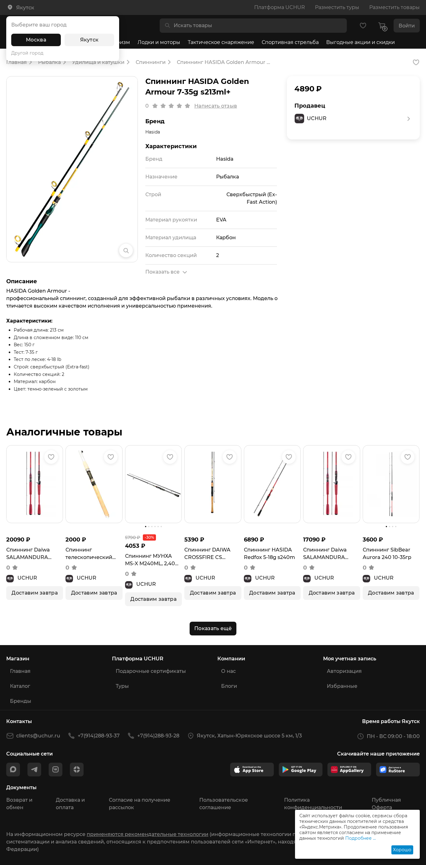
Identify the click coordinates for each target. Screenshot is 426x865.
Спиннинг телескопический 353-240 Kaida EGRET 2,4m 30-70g (92, 554)
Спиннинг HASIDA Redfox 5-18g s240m (269, 553)
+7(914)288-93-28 (158, 736)
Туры (122, 686)
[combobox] (258, 25)
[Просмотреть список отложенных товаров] (363, 25)
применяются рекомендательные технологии (147, 834)
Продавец (309, 105)
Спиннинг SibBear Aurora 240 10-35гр (387, 553)
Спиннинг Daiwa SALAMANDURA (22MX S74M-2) (28, 554)
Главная (20, 671)
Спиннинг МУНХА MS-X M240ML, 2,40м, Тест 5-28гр (152, 560)
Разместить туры (337, 7)
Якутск (89, 40)
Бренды (20, 701)
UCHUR (27, 578)
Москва (36, 40)
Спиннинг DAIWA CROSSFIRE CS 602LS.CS (207, 554)
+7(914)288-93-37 (99, 736)
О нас (228, 671)
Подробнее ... (360, 838)
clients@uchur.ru (38, 736)
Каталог (20, 686)
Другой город (27, 53)
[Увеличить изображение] (126, 250)
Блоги (229, 686)
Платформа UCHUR (279, 7)
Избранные (342, 686)
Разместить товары (394, 7)
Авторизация (344, 671)
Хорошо (402, 850)
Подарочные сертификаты (151, 671)
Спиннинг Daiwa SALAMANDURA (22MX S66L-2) (325, 554)
